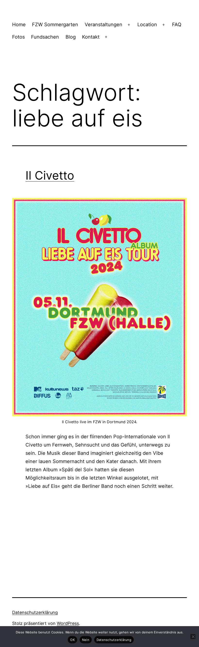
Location (147, 24)
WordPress (68, 623)
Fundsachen (45, 37)
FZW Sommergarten (55, 24)
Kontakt (91, 37)
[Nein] (193, 636)
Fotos (18, 37)
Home (19, 24)
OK (72, 640)
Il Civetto (49, 175)
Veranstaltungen (103, 24)
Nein (85, 640)
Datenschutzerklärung (35, 612)
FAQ (176, 24)
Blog (71, 37)
